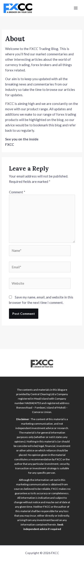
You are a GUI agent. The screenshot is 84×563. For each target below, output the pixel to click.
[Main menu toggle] (76, 8)
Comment (17, 192)
